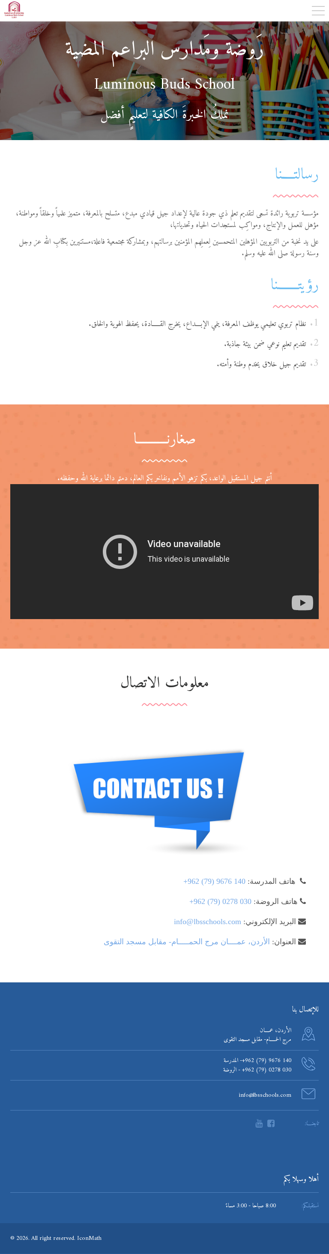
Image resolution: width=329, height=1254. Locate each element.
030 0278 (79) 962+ (220, 901)
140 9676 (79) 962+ (214, 881)
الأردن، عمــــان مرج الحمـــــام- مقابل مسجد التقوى (187, 942)
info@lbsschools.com (207, 921)
